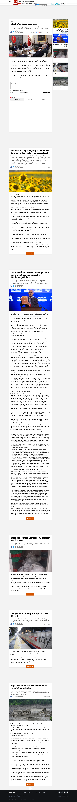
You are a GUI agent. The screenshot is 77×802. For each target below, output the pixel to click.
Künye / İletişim (11, 799)
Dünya (29, 792)
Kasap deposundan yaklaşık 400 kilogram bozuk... (26, 1)
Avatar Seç (25, 92)
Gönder (46, 92)
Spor (37, 792)
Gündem (15, 1)
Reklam (15, 799)
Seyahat (44, 792)
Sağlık (40, 792)
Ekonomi (32, 792)
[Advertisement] (30, 119)
